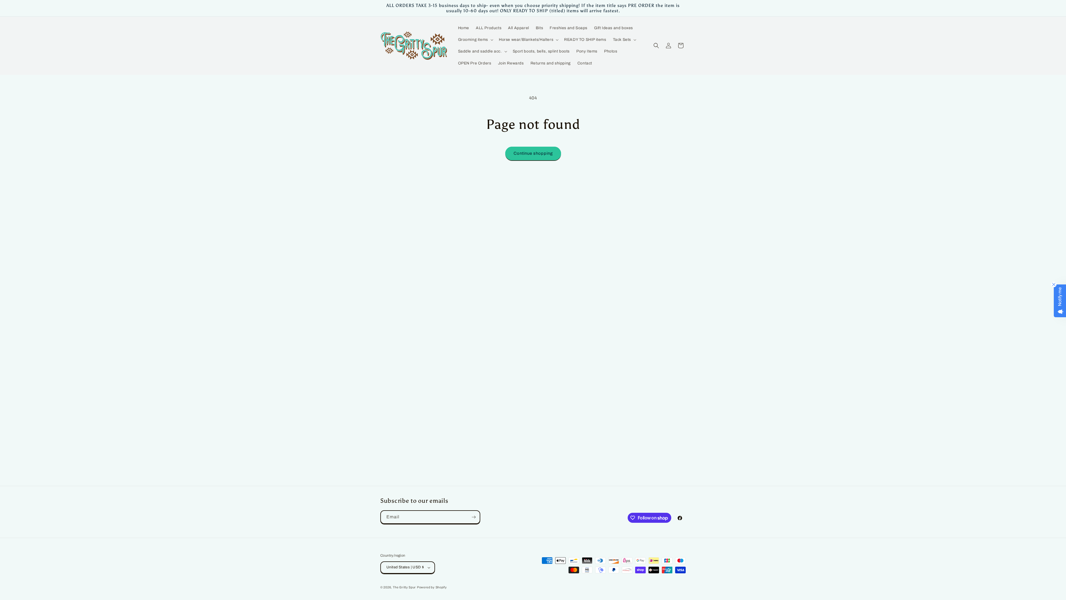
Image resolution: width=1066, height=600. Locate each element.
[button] (475, 40)
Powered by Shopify (432, 587)
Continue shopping (533, 153)
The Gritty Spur (404, 587)
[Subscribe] (473, 517)
